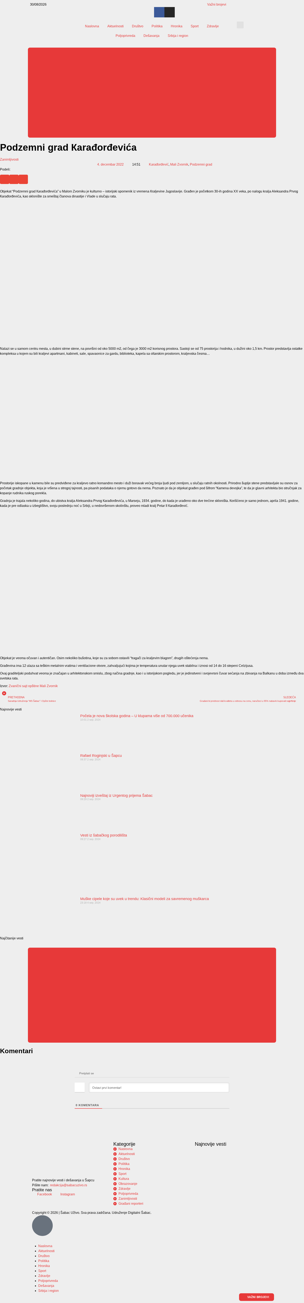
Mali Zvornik (179, 164)
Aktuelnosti (115, 26)
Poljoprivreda (125, 35)
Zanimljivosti (9, 159)
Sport (195, 26)
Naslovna (92, 26)
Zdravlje (213, 26)
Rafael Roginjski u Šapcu (101, 756)
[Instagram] (169, 12)
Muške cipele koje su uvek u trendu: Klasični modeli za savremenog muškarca (144, 899)
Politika (157, 26)
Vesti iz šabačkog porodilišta (103, 835)
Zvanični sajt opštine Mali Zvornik (33, 686)
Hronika (176, 26)
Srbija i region (178, 35)
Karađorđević (159, 164)
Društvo (137, 26)
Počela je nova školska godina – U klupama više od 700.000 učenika (136, 716)
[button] (240, 25)
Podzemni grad (201, 164)
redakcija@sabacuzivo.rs (68, 1185)
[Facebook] (159, 12)
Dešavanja (151, 35)
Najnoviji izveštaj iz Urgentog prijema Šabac (116, 795)
